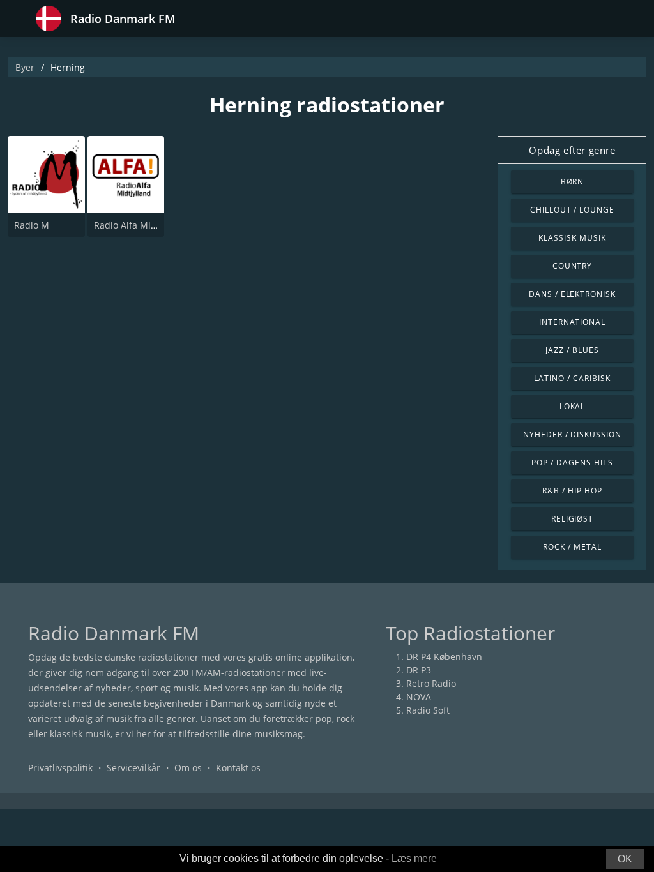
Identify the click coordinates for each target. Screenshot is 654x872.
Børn (572, 181)
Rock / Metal (572, 546)
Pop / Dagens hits (571, 462)
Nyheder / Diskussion (572, 434)
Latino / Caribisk (572, 378)
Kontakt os (238, 768)
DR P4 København (444, 656)
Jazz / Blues (572, 350)
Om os (188, 768)
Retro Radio (431, 683)
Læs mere (414, 858)
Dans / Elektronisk (572, 294)
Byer (24, 67)
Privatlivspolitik (60, 768)
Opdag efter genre (572, 150)
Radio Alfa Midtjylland (141, 225)
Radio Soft (428, 710)
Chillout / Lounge (572, 209)
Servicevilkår (133, 768)
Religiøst (572, 518)
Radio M (31, 225)
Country (572, 265)
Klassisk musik (571, 237)
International (572, 322)
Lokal (572, 406)
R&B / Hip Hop (572, 490)
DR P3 (418, 670)
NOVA (418, 697)
